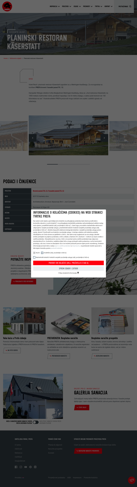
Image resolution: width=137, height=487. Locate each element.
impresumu (76, 246)
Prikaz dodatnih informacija (67, 273)
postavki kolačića (56, 248)
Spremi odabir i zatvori (68, 268)
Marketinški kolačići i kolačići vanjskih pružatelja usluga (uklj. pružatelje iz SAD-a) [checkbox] (62, 257)
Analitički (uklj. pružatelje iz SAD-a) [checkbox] (55, 253)
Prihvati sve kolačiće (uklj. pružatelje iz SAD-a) (68, 263)
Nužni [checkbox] (38, 253)
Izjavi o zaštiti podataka (62, 246)
